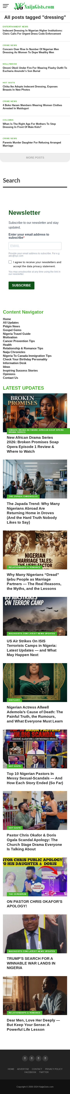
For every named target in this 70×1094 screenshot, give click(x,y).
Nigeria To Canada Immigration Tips (27, 355)
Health (7, 344)
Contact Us (10, 377)
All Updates (11, 322)
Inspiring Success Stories (20, 370)
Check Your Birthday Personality (25, 359)
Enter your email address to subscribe (29, 236)
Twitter (44, 1072)
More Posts (35, 157)
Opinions (9, 374)
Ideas (6, 366)
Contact (37, 1069)
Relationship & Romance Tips (23, 348)
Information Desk (14, 363)
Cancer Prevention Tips (19, 341)
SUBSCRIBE (21, 285)
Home (7, 319)
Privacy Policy (53, 1069)
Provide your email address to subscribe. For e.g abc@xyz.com (34, 254)
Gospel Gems (12, 330)
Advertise (23, 1069)
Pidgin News (11, 326)
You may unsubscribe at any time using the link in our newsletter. (34, 273)
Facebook (30, 1072)
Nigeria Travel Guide (17, 333)
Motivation (10, 337)
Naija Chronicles (14, 352)
